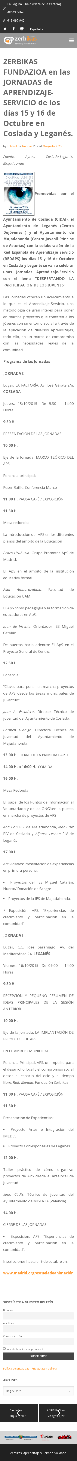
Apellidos (8, 1323)
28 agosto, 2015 (52, 146)
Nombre (8, 1310)
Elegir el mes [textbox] (13, 1391)
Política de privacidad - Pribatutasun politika (30, 1368)
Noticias (27, 146)
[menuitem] (36, 29)
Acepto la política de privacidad (25, 1349)
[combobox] (38, 1390)
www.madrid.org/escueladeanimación (38, 1273)
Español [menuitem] (35, 29)
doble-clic (13, 146)
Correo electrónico (14, 1336)
